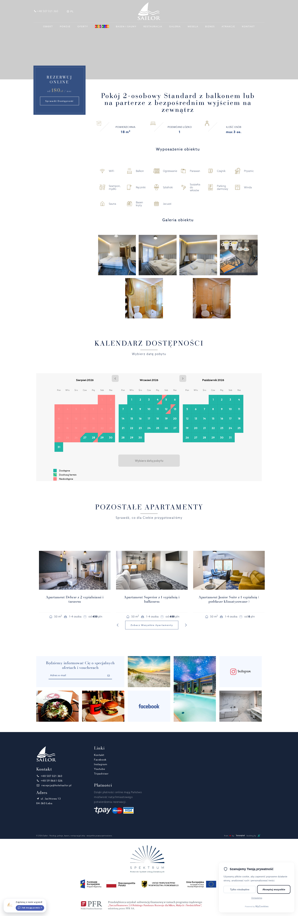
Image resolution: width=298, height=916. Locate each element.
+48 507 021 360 (51, 776)
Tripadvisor (101, 774)
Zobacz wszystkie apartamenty (152, 625)
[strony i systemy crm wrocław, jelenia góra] (259, 835)
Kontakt (99, 755)
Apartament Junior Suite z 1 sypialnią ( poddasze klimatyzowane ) (229, 599)
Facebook (100, 760)
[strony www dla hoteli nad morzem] (240, 835)
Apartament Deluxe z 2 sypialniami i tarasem (75, 599)
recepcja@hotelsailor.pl (56, 785)
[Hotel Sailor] (149, 11)
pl (71, 11)
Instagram (100, 764)
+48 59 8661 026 (52, 781)
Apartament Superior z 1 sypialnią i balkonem (152, 599)
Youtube (99, 769)
